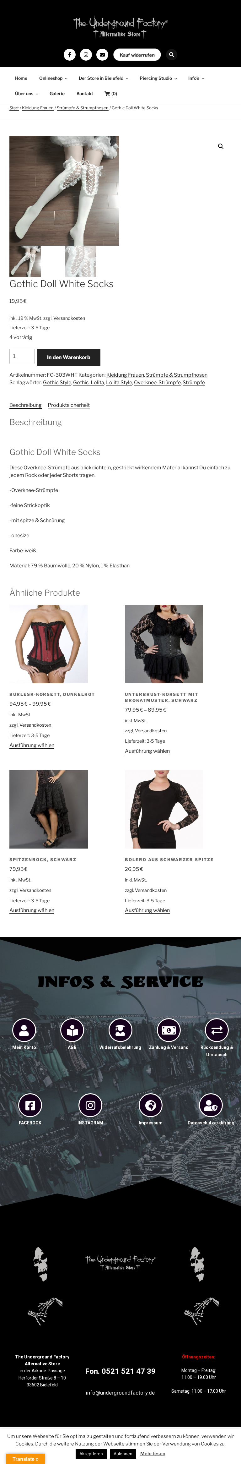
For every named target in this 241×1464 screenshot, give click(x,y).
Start (14, 107)
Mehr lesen (152, 1453)
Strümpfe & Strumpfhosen (83, 107)
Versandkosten (69, 318)
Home (21, 78)
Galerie (57, 93)
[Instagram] (86, 55)
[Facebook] (70, 55)
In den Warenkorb (68, 357)
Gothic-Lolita (88, 382)
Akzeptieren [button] (91, 1453)
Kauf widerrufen (137, 54)
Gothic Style (57, 382)
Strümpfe (194, 382)
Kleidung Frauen (38, 107)
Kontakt (85, 93)
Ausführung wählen (31, 745)
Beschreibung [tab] (25, 405)
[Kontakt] (102, 55)
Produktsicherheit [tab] (69, 405)
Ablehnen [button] (123, 1453)
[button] (221, 146)
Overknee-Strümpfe (157, 382)
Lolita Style (119, 382)
